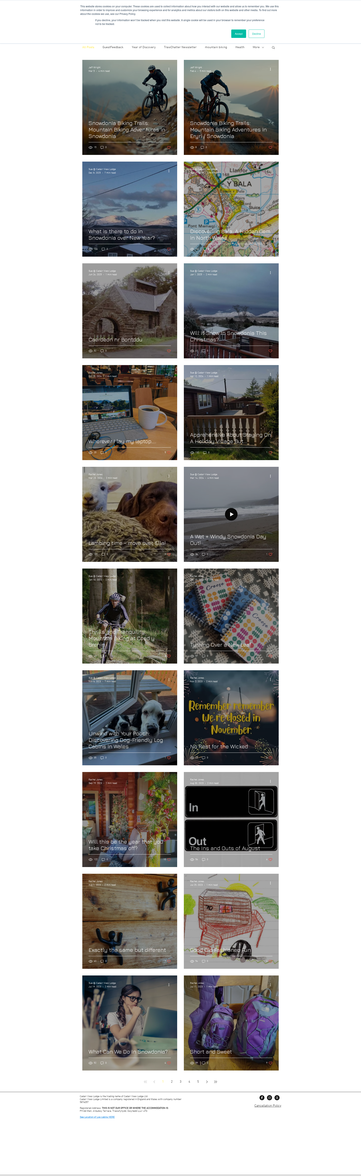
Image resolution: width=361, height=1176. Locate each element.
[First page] (145, 1082)
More (256, 47)
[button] (273, 48)
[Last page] (215, 1082)
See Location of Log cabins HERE (97, 1117)
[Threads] (277, 1097)
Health (239, 47)
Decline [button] (256, 33)
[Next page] (207, 1082)
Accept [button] (239, 33)
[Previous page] (154, 1082)
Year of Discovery (144, 47)
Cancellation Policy (267, 1106)
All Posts (88, 47)
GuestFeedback (113, 47)
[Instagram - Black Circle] (269, 1097)
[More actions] (170, 69)
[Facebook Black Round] (261, 1097)
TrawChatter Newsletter (180, 47)
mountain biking (216, 47)
